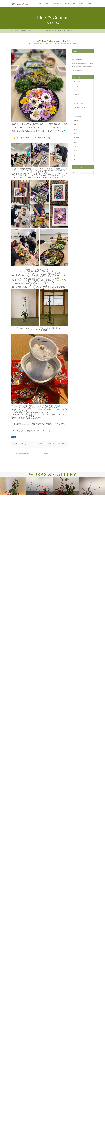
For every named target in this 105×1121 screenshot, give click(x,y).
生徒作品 (76, 142)
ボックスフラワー (57, 43)
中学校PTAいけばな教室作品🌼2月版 (79, 63)
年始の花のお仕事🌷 (76, 70)
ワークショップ (64, 43)
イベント (76, 99)
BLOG (74, 3)
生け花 (75, 133)
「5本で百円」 (46, 453)
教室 (68, 43)
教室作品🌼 (74, 56)
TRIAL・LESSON (57, 3)
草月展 (75, 150)
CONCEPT (39, 3)
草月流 (73, 43)
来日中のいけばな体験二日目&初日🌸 (79, 66)
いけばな (41, 43)
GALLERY (67, 3)
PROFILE (47, 3)
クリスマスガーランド (79, 103)
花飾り (70, 43)
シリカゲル (27, 445)
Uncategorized (77, 86)
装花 (76, 43)
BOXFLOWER (36, 43)
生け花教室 (76, 137)
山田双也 (76, 120)
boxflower (22, 445)
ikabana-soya (20, 443)
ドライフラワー (33, 445)
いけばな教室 (77, 94)
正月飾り (76, 129)
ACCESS (81, 3)
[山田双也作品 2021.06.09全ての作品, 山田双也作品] (13, 486)
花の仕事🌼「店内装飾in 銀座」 (23, 453)
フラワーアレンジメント (48, 43)
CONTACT (89, 3)
